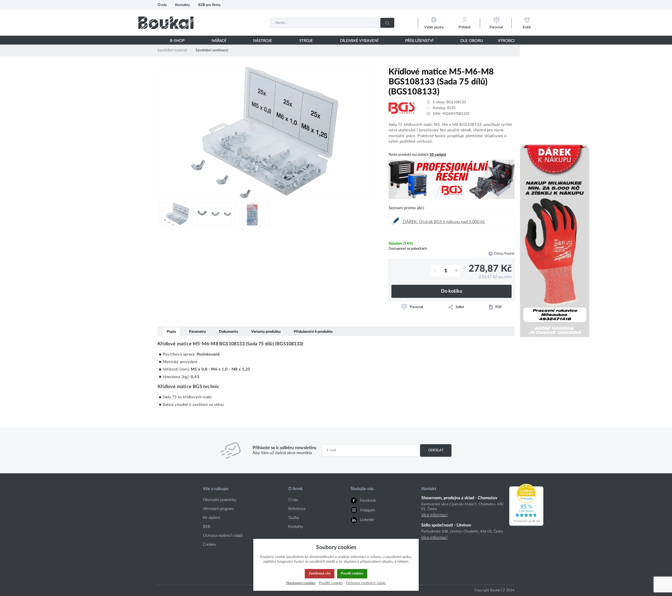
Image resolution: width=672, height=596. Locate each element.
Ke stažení (211, 518)
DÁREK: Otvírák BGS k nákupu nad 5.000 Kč (443, 222)
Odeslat (436, 450)
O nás (162, 5)
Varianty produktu (266, 332)
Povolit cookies (352, 573)
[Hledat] (387, 23)
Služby (293, 518)
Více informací (434, 515)
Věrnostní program (218, 509)
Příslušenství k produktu (313, 332)
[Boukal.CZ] (165, 23)
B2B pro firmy (209, 5)
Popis (171, 332)
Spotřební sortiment (212, 50)
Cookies (209, 544)
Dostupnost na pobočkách (407, 248)
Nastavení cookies (301, 583)
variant (437, 155)
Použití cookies (331, 583)
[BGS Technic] (401, 108)
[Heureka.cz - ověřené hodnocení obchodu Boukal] (526, 524)
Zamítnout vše (319, 573)
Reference (297, 509)
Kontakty (182, 5)
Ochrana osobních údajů (223, 536)
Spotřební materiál (172, 50)
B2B (206, 527)
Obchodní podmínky (220, 500)
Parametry (197, 332)
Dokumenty (228, 332)
